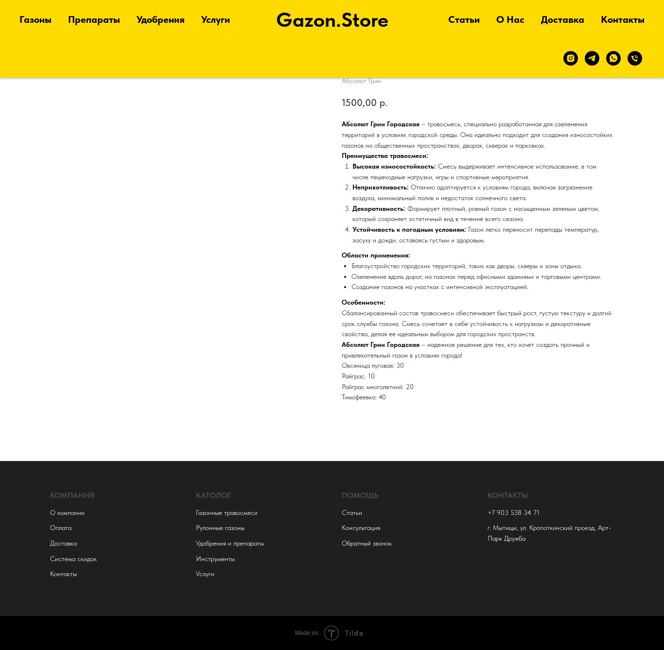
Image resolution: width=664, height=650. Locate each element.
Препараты (94, 19)
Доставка (562, 19)
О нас (510, 19)
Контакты (623, 19)
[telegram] (592, 58)
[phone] (635, 58)
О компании (67, 512)
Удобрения (161, 19)
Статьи (464, 19)
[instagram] (570, 58)
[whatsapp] (613, 58)
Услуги (215, 19)
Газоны (35, 19)
